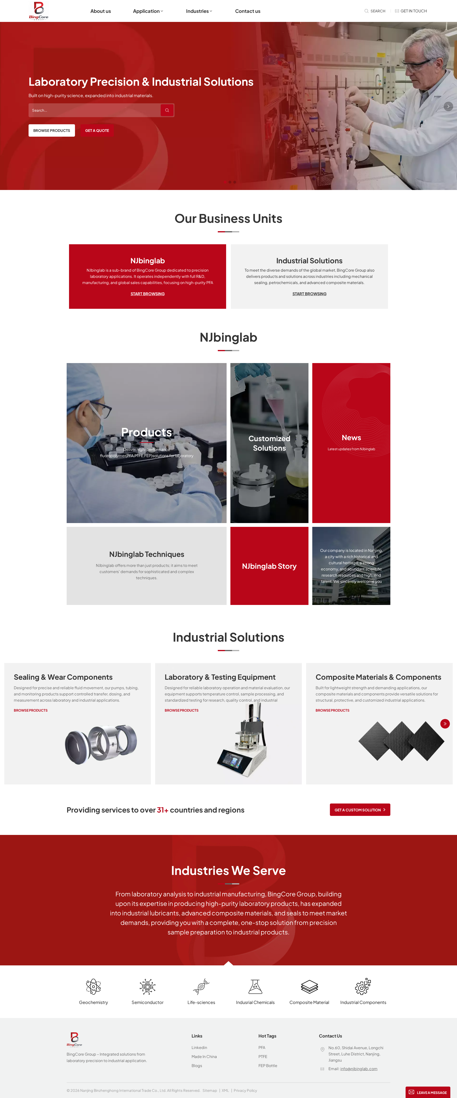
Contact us (247, 11)
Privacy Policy (245, 1090)
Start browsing (148, 293)
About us (100, 11)
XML (225, 1090)
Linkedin (199, 1047)
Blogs (197, 1065)
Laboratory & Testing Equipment (220, 677)
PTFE (262, 1056)
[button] (225, 182)
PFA (261, 1047)
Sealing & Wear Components (63, 677)
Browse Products (51, 130)
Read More (147, 443)
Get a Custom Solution (358, 810)
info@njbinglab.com (359, 1068)
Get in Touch (414, 10)
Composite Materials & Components (378, 677)
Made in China (204, 1056)
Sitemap (210, 1090)
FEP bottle (267, 1065)
